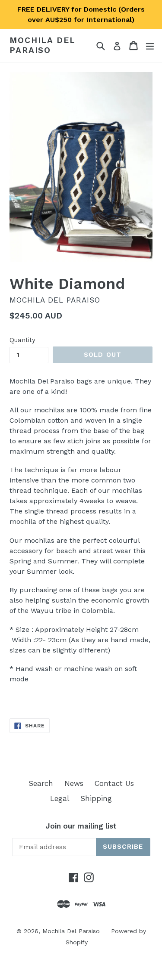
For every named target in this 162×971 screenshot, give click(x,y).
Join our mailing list (81, 826)
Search (41, 783)
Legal (59, 798)
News (73, 783)
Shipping (96, 798)
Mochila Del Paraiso (43, 45)
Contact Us (114, 783)
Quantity (22, 340)
